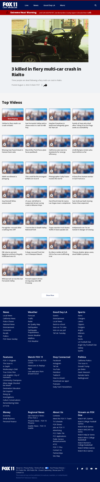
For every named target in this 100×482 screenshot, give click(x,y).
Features (8, 357)
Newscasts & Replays (36, 365)
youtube (91, 469)
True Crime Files (9, 372)
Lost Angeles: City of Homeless (11, 376)
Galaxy (80, 348)
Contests (56, 415)
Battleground (83, 378)
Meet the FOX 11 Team (62, 418)
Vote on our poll (59, 330)
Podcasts (56, 384)
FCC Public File (58, 433)
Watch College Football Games (87, 422)
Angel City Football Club (87, 345)
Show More (50, 295)
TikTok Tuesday (59, 333)
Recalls (5, 333)
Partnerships (58, 453)
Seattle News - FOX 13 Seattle (37, 427)
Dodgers (81, 327)
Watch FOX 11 (35, 357)
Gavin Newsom (84, 372)
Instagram (57, 363)
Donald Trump (83, 366)
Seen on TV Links (59, 327)
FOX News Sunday (10, 339)
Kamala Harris (83, 375)
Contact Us (57, 450)
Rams (80, 315)
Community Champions (12, 380)
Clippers (81, 324)
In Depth (6, 366)
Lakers (80, 321)
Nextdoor (56, 372)
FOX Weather (33, 341)
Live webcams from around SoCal (36, 372)
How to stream (59, 378)
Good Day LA (60, 312)
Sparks (80, 351)
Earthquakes (33, 327)
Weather (32, 312)
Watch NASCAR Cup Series (86, 430)
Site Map (56, 456)
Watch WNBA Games (86, 448)
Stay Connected (61, 357)
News (6, 312)
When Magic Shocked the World (11, 384)
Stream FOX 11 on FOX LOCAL (37, 361)
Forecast (31, 315)
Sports (81, 312)
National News (9, 324)
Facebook (57, 360)
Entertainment (8, 327)
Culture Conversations (11, 400)
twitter (82, 469)
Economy (6, 415)
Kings (80, 336)
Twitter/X (56, 375)
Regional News (36, 412)
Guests (55, 315)
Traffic (30, 318)
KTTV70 (6, 406)
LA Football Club (84, 342)
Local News (7, 315)
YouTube (56, 369)
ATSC (55, 444)
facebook (78, 469)
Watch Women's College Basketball (85, 444)
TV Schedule (58, 421)
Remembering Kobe (11, 403)
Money (6, 412)
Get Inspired (7, 391)
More (62, 5)
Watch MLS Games (85, 451)
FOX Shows (57, 424)
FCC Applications (59, 436)
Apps (30, 368)
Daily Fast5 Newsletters (62, 387)
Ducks (80, 339)
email (96, 469)
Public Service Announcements (59, 440)
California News (9, 318)
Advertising (57, 430)
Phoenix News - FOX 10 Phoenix (37, 422)
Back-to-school (59, 324)
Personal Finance (9, 421)
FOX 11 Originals (9, 360)
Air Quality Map (34, 324)
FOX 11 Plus (57, 447)
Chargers (81, 318)
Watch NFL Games (85, 418)
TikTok (55, 366)
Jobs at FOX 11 (59, 427)
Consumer (7, 330)
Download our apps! (61, 381)
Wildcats (81, 333)
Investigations (8, 397)
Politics (6, 336)
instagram (87, 469)
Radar (30, 321)
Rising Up (6, 394)
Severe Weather (34, 335)
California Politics (84, 360)
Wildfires (31, 338)
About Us (58, 412)
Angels (80, 330)
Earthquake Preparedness (33, 331)
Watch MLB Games (85, 426)
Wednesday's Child (10, 369)
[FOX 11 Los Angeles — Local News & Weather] (11, 5)
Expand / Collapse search (95, 5)
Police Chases (8, 321)
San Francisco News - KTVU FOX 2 (36, 416)
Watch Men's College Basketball (86, 438)
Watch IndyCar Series (86, 435)
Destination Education (11, 388)
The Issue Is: (8, 363)
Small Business (9, 418)
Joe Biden (81, 369)
